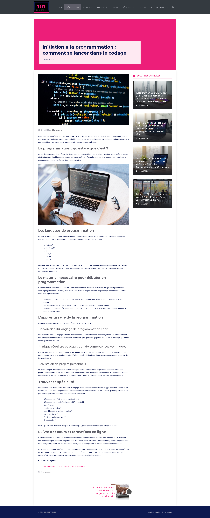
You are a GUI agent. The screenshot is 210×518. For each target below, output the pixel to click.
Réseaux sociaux (145, 7)
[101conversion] (41, 7)
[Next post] (129, 492)
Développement (73, 7)
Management (102, 7)
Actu (60, 7)
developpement (46, 472)
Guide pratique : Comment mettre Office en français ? (64, 466)
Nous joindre (167, 512)
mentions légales (154, 512)
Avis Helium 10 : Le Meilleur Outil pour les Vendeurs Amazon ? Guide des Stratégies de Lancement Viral (151, 129)
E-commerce (88, 7)
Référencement (129, 7)
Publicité (115, 7)
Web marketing (162, 7)
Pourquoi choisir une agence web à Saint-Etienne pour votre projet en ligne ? (152, 197)
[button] (173, 7)
